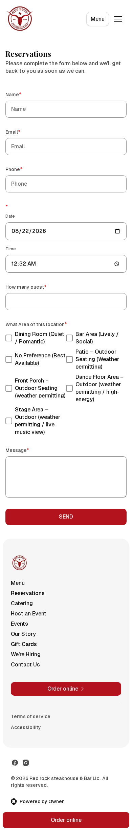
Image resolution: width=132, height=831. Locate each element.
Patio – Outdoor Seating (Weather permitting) (97, 359)
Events (19, 623)
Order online (66, 820)
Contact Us (25, 664)
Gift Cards (24, 644)
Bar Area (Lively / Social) (97, 337)
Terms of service (30, 716)
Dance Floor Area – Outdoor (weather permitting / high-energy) (99, 388)
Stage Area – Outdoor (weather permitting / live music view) (37, 421)
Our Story (23, 634)
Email (22, 132)
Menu (98, 18)
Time (10, 249)
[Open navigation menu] (118, 19)
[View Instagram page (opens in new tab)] (26, 763)
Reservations (28, 593)
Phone (23, 169)
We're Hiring (26, 654)
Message (26, 450)
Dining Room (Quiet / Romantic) (39, 337)
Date (10, 216)
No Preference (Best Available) (40, 359)
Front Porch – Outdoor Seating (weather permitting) (40, 388)
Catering (22, 603)
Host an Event (28, 613)
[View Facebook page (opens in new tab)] (15, 763)
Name (23, 94)
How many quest (35, 287)
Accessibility (26, 727)
